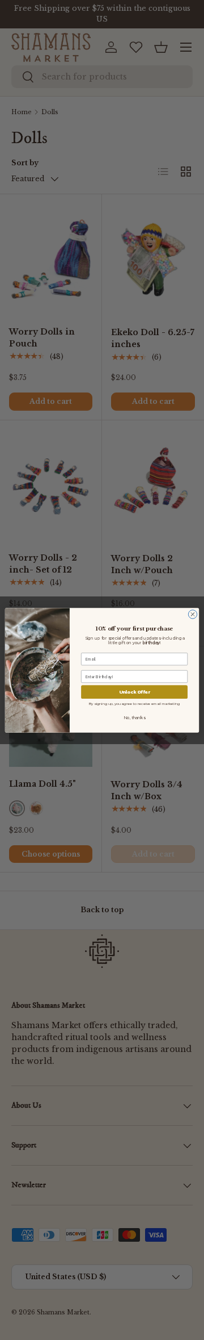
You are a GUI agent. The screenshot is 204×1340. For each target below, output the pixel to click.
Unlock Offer (134, 691)
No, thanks (134, 717)
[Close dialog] (192, 614)
